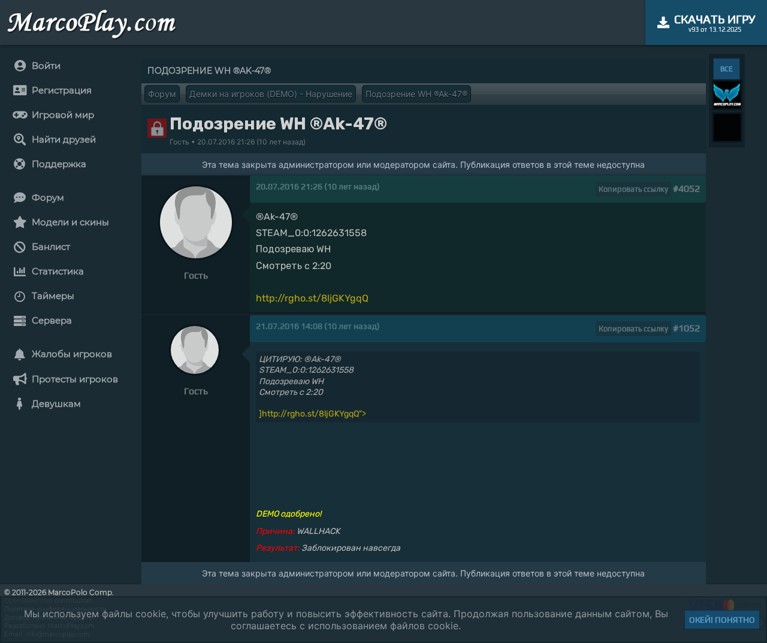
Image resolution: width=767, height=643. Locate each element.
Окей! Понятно (722, 619)
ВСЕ (726, 69)
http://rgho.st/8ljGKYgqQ (312, 298)
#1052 (686, 328)
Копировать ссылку (633, 189)
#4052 (686, 188)
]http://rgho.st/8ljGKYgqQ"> (312, 414)
